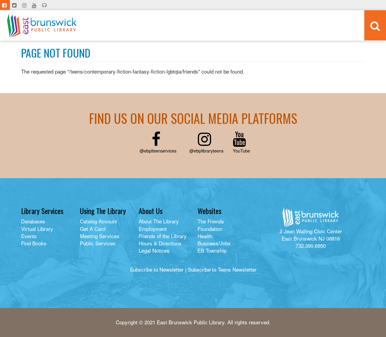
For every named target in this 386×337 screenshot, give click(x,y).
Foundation (210, 228)
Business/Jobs (214, 243)
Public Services (97, 243)
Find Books (33, 243)
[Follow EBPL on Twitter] (15, 5)
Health (205, 236)
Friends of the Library (163, 236)
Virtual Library (37, 228)
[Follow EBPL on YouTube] (35, 5)
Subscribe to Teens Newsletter (222, 269)
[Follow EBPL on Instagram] (25, 5)
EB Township (212, 250)
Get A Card (92, 228)
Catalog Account (98, 221)
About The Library (159, 221)
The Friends (211, 221)
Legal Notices (154, 250)
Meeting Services (99, 236)
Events (29, 236)
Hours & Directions (160, 243)
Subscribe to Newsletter (157, 269)
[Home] (42, 25)
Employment (153, 228)
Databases (33, 221)
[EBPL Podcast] (45, 5)
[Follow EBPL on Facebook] (5, 5)
